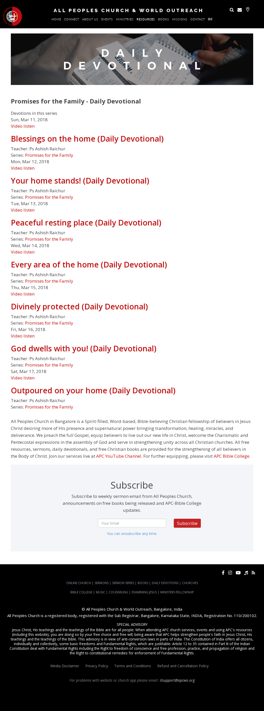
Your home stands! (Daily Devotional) (80, 180)
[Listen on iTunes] (246, 572)
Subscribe (187, 523)
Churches (190, 583)
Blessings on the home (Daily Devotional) (87, 138)
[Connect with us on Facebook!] (223, 572)
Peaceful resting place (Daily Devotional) (86, 222)
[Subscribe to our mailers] (239, 9)
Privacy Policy (96, 665)
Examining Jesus (144, 592)
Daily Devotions (165, 583)
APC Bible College (231, 456)
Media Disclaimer (64, 665)
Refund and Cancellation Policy (183, 665)
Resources (146, 20)
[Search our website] (232, 9)
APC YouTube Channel (118, 456)
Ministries (125, 20)
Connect (71, 20)
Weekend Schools (244, 699)
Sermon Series (123, 583)
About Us (90, 20)
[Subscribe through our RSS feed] (253, 572)
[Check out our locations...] (247, 9)
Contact (198, 20)
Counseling (118, 592)
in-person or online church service (95, 689)
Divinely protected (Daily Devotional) (79, 306)
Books (163, 20)
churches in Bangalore (186, 694)
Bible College (81, 592)
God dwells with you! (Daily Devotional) (83, 348)
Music (100, 592)
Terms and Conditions (132, 665)
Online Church (78, 583)
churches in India (220, 694)
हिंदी (210, 20)
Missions (179, 20)
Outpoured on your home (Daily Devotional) (93, 390)
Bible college (164, 699)
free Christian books (113, 699)
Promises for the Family (49, 155)
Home (56, 20)
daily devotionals (142, 699)
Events (107, 20)
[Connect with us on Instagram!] (230, 572)
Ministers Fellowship (177, 592)
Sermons (102, 583)
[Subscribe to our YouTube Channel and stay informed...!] (238, 572)
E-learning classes (217, 699)
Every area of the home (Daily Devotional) (89, 264)
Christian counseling (117, 703)
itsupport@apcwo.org (177, 680)
